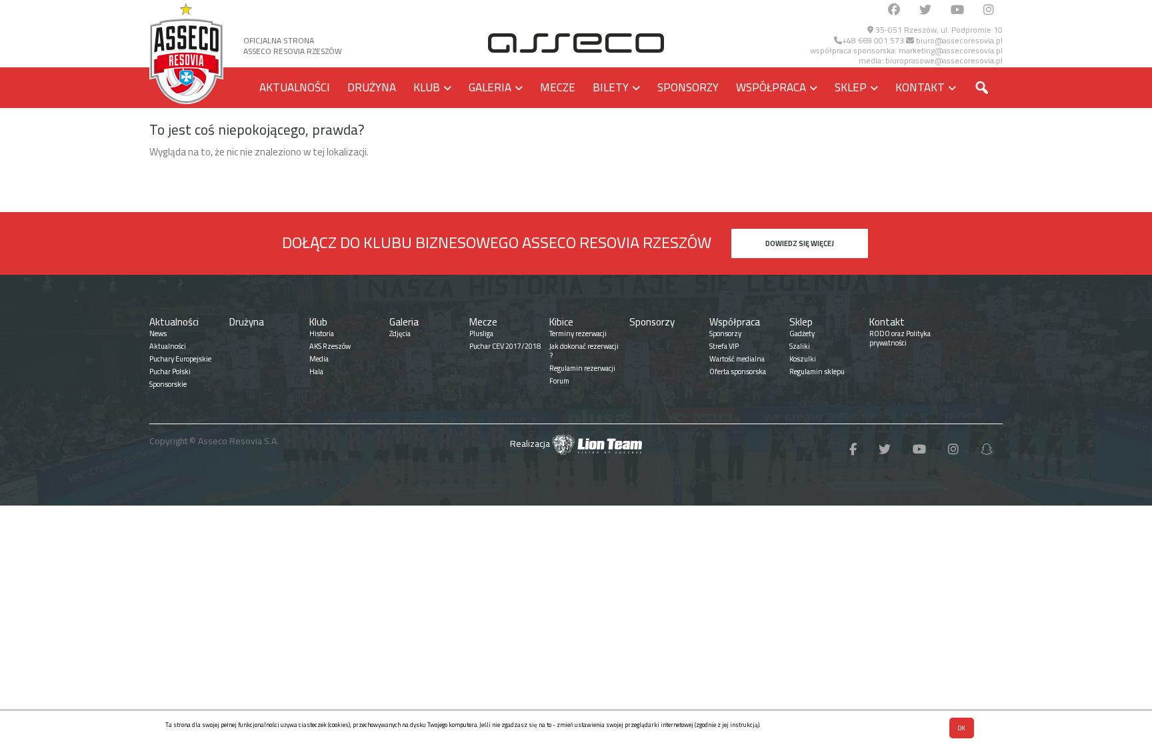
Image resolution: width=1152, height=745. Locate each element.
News (158, 333)
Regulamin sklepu (817, 371)
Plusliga (481, 333)
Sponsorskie (168, 384)
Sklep (851, 87)
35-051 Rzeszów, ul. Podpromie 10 (938, 29)
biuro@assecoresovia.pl (958, 40)
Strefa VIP (724, 346)
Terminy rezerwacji (578, 333)
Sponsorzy (688, 87)
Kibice (561, 322)
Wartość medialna (737, 358)
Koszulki (802, 358)
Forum (559, 381)
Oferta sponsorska (737, 371)
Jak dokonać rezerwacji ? (584, 350)
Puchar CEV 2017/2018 (505, 346)
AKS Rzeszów (330, 346)
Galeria (490, 87)
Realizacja (531, 443)
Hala (316, 371)
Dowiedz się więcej (799, 243)
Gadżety (802, 333)
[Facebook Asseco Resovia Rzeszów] (894, 10)
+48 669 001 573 (873, 40)
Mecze (557, 87)
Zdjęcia (400, 333)
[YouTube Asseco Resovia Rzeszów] (957, 10)
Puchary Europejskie (180, 358)
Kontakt (920, 87)
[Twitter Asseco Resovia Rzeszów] (925, 10)
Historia (321, 333)
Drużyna (371, 87)
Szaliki (799, 346)
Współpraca (771, 87)
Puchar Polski (170, 371)
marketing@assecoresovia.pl (951, 50)
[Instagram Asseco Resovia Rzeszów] (989, 10)
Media (319, 358)
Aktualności (294, 87)
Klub (426, 87)
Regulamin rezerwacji (582, 368)
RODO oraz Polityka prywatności (900, 338)
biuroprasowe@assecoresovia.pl (944, 60)
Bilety (611, 87)
